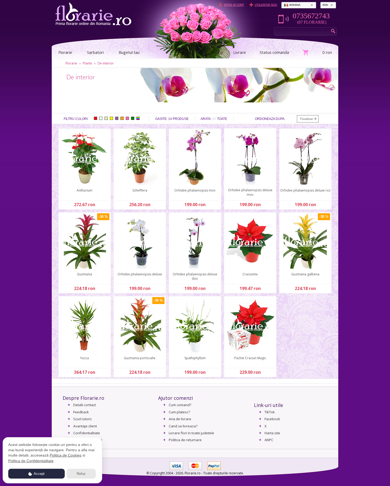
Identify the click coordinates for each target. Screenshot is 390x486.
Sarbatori (95, 52)
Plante (87, 63)
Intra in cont (234, 5)
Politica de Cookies (65, 455)
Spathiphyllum (195, 358)
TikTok (270, 412)
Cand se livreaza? (183, 426)
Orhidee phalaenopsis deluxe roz (305, 190)
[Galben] (111, 118)
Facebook (272, 418)
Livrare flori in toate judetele (191, 433)
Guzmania (84, 274)
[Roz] (127, 118)
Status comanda (274, 52)
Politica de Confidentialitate (31, 461)
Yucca (84, 358)
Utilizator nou (266, 5)
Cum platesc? (179, 412)
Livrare (239, 52)
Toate (222, 119)
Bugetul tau (129, 52)
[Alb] (100, 118)
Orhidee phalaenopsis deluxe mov (250, 192)
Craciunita (250, 274)
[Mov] (116, 118)
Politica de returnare (185, 439)
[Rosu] (95, 118)
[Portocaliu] (122, 118)
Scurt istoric (82, 418)
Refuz (81, 474)
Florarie (71, 63)
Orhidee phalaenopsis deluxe (140, 274)
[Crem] (106, 118)
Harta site (272, 433)
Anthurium (84, 190)
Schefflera (139, 190)
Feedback (81, 412)
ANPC (269, 439)
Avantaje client (85, 426)
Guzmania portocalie (139, 358)
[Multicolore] (138, 118)
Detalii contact (84, 404)
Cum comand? (180, 404)
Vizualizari (306, 119)
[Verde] (132, 118)
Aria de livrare (180, 418)
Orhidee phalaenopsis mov (194, 190)
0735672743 (311, 15)
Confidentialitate (86, 433)
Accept (39, 474)
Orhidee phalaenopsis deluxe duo (195, 276)
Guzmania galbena (305, 274)
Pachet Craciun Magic (250, 358)
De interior (106, 63)
